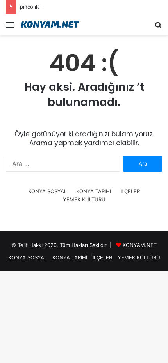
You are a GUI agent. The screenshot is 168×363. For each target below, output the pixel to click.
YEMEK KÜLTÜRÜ (84, 199)
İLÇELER (130, 191)
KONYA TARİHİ (93, 191)
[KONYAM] (51, 24)
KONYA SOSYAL (47, 191)
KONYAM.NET (140, 245)
